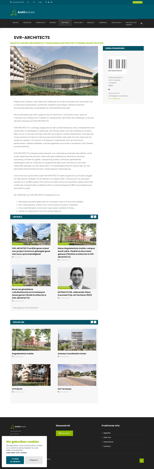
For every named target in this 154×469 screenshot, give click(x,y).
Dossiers (52, 22)
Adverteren (137, 2)
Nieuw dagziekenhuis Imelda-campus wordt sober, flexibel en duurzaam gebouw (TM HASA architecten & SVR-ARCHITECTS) (76, 252)
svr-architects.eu (114, 98)
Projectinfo (17, 244)
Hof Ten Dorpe (64, 389)
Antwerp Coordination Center (72, 353)
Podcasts (90, 22)
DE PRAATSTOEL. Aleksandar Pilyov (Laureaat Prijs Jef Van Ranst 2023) (75, 293)
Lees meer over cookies (16, 453)
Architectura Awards (131, 24)
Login (40, 2)
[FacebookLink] (47, 2)
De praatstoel (64, 287)
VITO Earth (17, 389)
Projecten (27, 22)
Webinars (103, 22)
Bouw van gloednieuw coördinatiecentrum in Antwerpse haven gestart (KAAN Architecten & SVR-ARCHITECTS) (29, 293)
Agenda (106, 433)
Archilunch (116, 22)
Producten (40, 22)
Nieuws (15, 22)
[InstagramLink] (52, 2)
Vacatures (78, 22)
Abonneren (65, 433)
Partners (65, 22)
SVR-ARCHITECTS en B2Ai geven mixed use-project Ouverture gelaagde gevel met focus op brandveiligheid (31, 251)
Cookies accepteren (15, 460)
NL (28, 2)
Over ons (107, 437)
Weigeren (33, 460)
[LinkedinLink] (49, 2)
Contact (107, 446)
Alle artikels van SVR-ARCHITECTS (26, 308)
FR (34, 2)
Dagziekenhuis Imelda (23, 353)
